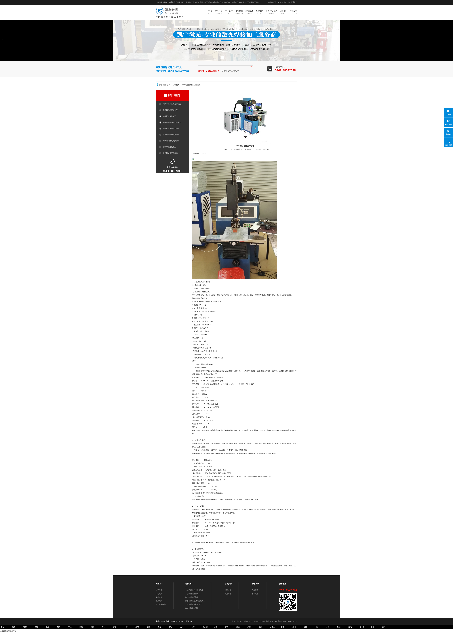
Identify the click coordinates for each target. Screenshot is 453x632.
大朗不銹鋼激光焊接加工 (172, 104)
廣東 (13, 627)
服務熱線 (282, 584)
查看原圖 (248, 149)
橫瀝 (137, 627)
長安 (282, 627)
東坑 (170, 627)
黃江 (226, 627)
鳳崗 (260, 627)
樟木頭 (205, 627)
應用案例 (259, 12)
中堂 (372, 627)
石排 (114, 627)
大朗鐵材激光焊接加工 (171, 141)
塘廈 (249, 627)
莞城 (69, 627)
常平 (182, 627)
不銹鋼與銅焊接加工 (170, 110)
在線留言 (283, 2)
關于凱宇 (229, 12)
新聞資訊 (283, 12)
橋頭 (148, 627)
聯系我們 (294, 2)
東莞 (25, 627)
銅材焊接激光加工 (169, 147)
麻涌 (350, 627)
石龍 (92, 627)
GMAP (256, 621)
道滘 (327, 627)
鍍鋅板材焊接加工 (169, 116)
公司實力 (239, 12)
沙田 (316, 627)
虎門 (294, 627)
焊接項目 (218, 12)
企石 (126, 627)
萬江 (58, 627)
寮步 (193, 627)
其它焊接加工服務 (191, 608)
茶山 (103, 627)
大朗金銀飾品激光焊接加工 (173, 122)
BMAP (250, 621)
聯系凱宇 (293, 12)
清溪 (238, 627)
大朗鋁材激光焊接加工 (171, 128)
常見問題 (228, 594)
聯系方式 (255, 584)
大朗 (215, 627)
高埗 (383, 627)
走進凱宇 (159, 584)
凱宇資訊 (228, 584)
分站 (2, 627)
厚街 (305, 627)
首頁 (210, 12)
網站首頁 (272, 2)
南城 (47, 627)
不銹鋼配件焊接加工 (170, 153)
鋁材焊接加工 (244, 2)
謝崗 (159, 627)
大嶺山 (272, 627)
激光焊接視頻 (271, 12)
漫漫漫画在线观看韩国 (8, 631)
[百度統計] (279, 621)
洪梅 (338, 627)
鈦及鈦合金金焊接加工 (171, 135)
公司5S (262, 149)
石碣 (81, 627)
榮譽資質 (249, 12)
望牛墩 (362, 627)
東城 (36, 627)
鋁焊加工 (252, 2)
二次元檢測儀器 (231, 149)
